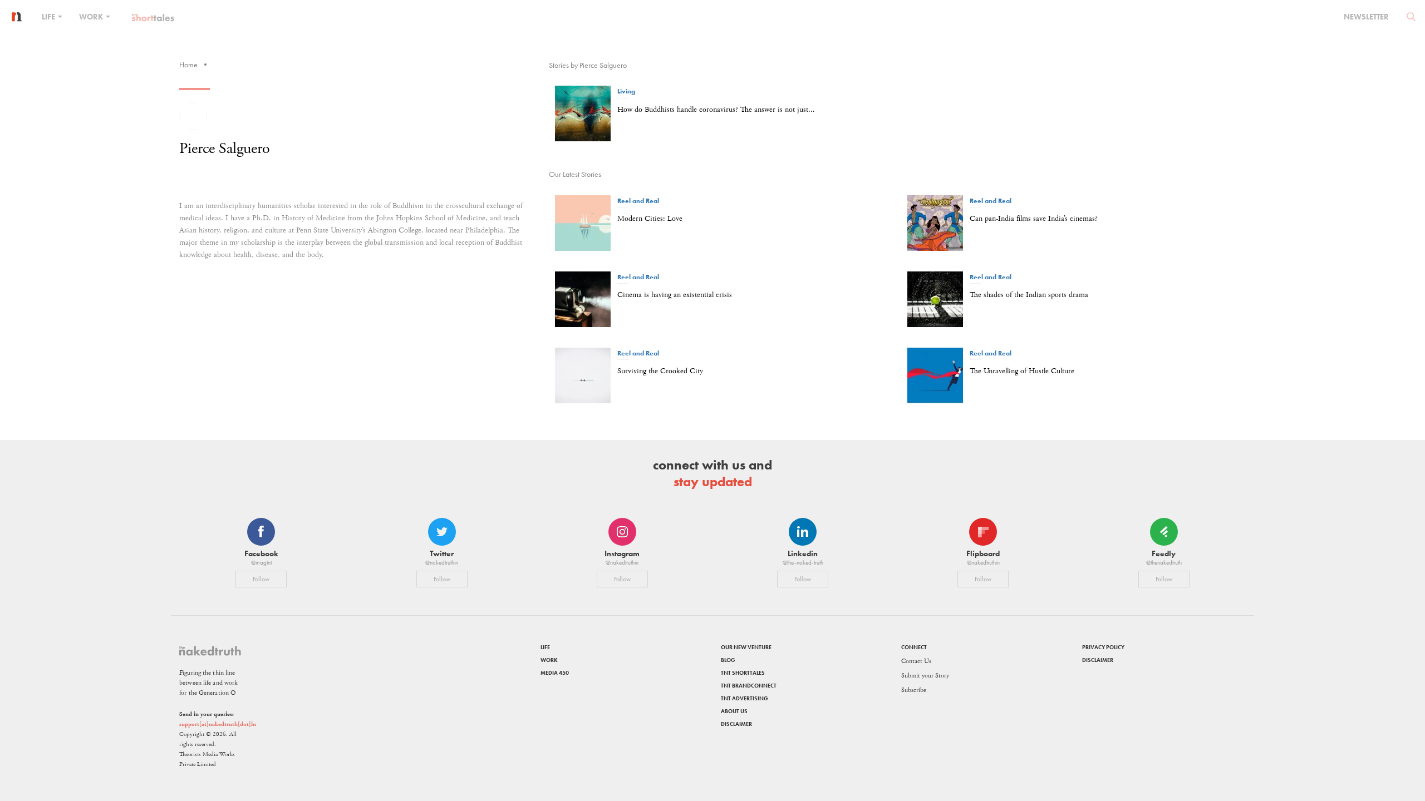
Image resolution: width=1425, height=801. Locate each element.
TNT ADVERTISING (744, 698)
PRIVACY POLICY (1103, 647)
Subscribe (913, 690)
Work (92, 17)
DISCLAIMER (736, 724)
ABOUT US (734, 711)
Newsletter (1366, 17)
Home (188, 65)
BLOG (728, 660)
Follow (261, 579)
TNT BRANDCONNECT (749, 685)
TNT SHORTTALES (743, 672)
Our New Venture (746, 647)
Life (49, 17)
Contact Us (916, 661)
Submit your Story (925, 675)
